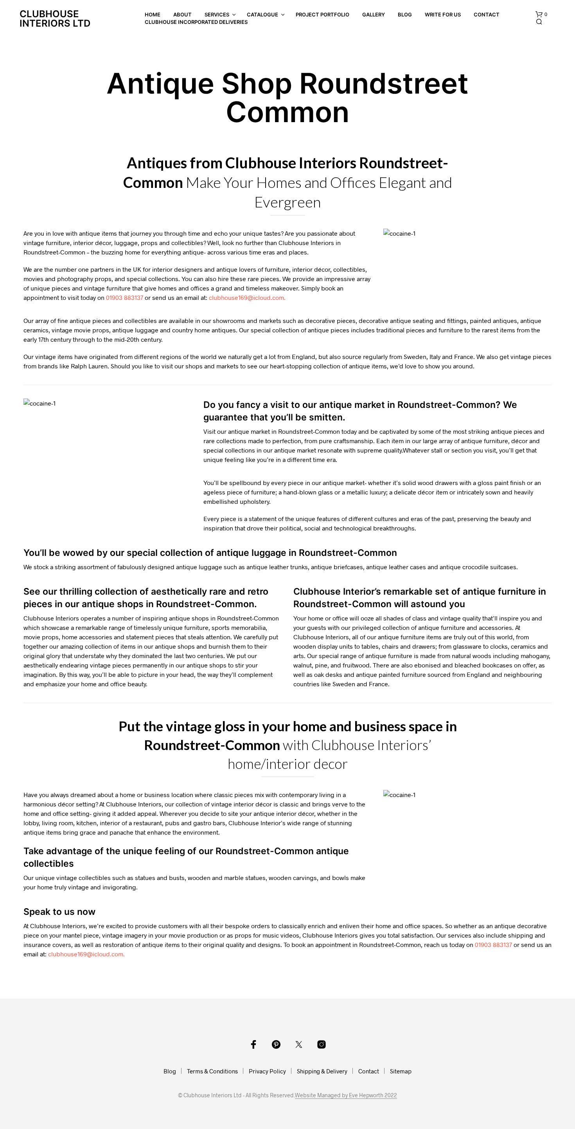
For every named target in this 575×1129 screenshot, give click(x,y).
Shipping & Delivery (322, 1071)
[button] (541, 14)
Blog (405, 14)
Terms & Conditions (212, 1071)
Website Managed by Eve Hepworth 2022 (346, 1095)
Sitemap (400, 1071)
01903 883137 (124, 297)
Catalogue (262, 14)
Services (217, 14)
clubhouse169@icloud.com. (247, 297)
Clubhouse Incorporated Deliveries (196, 22)
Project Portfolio (322, 14)
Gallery (373, 14)
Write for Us (443, 14)
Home (152, 14)
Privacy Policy (267, 1071)
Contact (487, 14)
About (182, 14)
